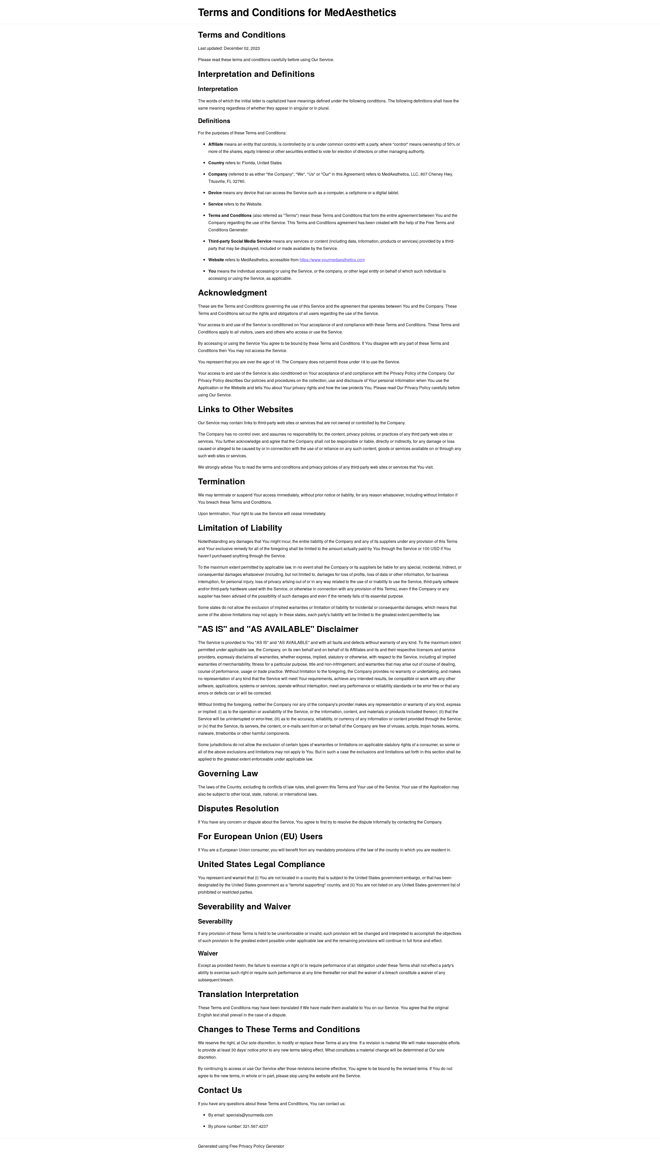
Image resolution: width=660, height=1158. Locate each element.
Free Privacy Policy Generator (256, 1146)
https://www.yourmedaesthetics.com (332, 260)
